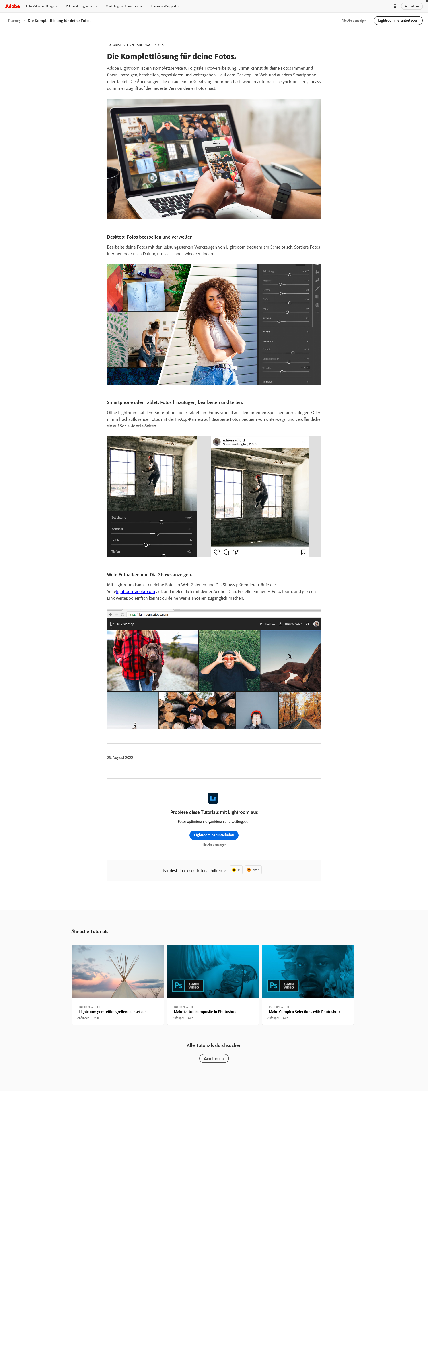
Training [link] (14, 20)
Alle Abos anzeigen (354, 21)
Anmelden (412, 6)
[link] (14, 20)
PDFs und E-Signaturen (80, 6)
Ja (239, 869)
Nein (256, 869)
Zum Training (214, 1058)
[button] (395, 6)
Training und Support (163, 6)
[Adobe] (12, 6)
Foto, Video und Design (40, 6)
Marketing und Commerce (122, 6)
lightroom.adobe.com (135, 591)
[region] (118, 985)
